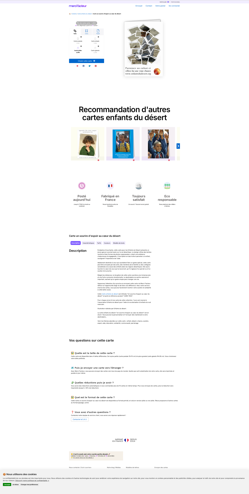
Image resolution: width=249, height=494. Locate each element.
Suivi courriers (86, 467)
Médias (118, 467)
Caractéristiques (88, 243)
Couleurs (107, 243)
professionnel (175, 2)
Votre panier (160, 6)
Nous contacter (74, 467)
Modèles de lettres (132, 467)
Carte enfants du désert (85, 14)
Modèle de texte (118, 243)
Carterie (74, 14)
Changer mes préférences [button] (29, 484)
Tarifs (99, 243)
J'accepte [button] (7, 484)
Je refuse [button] (15, 484)
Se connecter (174, 6)
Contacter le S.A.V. (80, 419)
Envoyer (139, 6)
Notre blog (110, 467)
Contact (149, 6)
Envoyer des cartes (161, 467)
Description (75, 243)
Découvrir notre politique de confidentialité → (32, 481)
